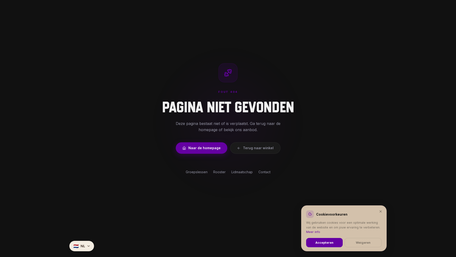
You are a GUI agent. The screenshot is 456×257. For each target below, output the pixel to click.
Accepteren (324, 242)
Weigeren (363, 242)
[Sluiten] (380, 211)
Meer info (313, 232)
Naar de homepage (204, 148)
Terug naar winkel (258, 148)
